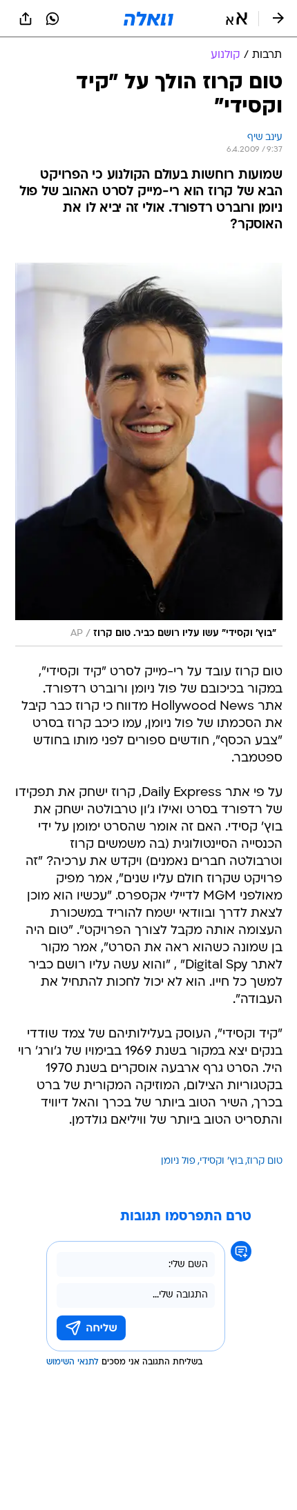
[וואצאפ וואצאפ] (52, 19)
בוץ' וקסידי (221, 1161)
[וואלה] (148, 19)
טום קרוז (264, 1161)
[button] (236, 18)
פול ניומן (178, 1161)
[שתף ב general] (25, 18)
